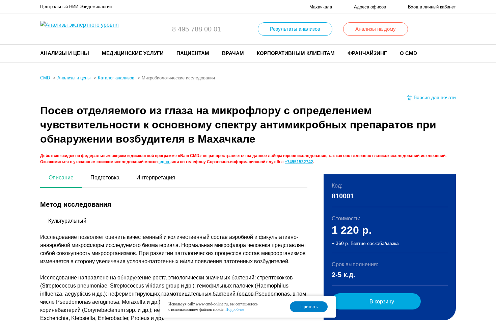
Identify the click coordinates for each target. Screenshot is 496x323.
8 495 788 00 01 (196, 29)
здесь (164, 161)
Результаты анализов (295, 29)
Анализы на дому (375, 29)
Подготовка (104, 177)
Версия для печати (435, 97)
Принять (309, 306)
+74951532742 (299, 161)
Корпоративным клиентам (296, 53)
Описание (61, 177)
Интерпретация (155, 177)
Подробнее (234, 309)
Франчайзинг (367, 53)
